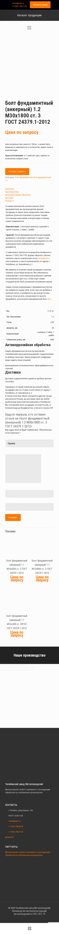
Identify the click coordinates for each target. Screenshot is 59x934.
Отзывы (9, 201)
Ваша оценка (11, 437)
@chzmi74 (9, 837)
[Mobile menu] (54, 4)
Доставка (9, 198)
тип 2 (49, 299)
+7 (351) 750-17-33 (19, 255)
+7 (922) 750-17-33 (19, 6)
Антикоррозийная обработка (17, 195)
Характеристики (12, 192)
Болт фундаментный (24, 177)
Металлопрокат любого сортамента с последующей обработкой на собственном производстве (27, 853)
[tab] (29, 188)
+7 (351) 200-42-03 (15, 826)
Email (7, 501)
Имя (7, 488)
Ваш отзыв (10, 452)
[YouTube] (27, 918)
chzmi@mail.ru (18, 3)
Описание (9, 189)
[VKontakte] (31, 918)
